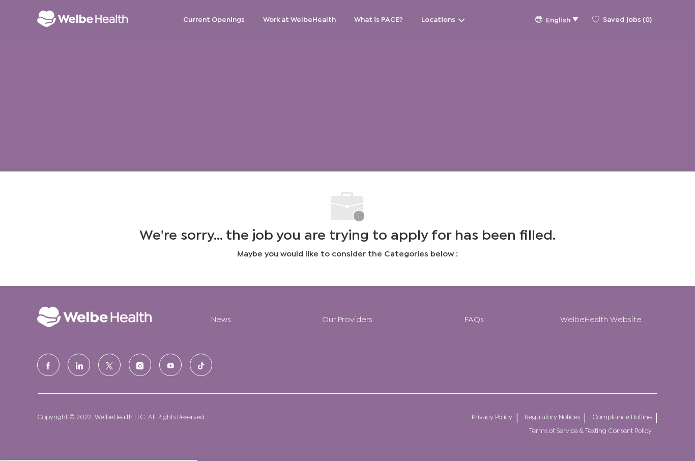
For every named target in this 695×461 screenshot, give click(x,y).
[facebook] (48, 365)
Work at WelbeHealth (299, 18)
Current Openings (214, 18)
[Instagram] (140, 365)
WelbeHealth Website (601, 318)
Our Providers (347, 318)
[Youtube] (170, 365)
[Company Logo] (82, 18)
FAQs (474, 318)
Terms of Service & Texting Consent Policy (590, 430)
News (221, 318)
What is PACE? (378, 18)
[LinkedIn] (79, 365)
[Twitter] (109, 365)
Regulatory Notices (552, 416)
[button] (556, 18)
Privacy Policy (492, 416)
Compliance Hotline (622, 416)
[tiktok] (201, 365)
